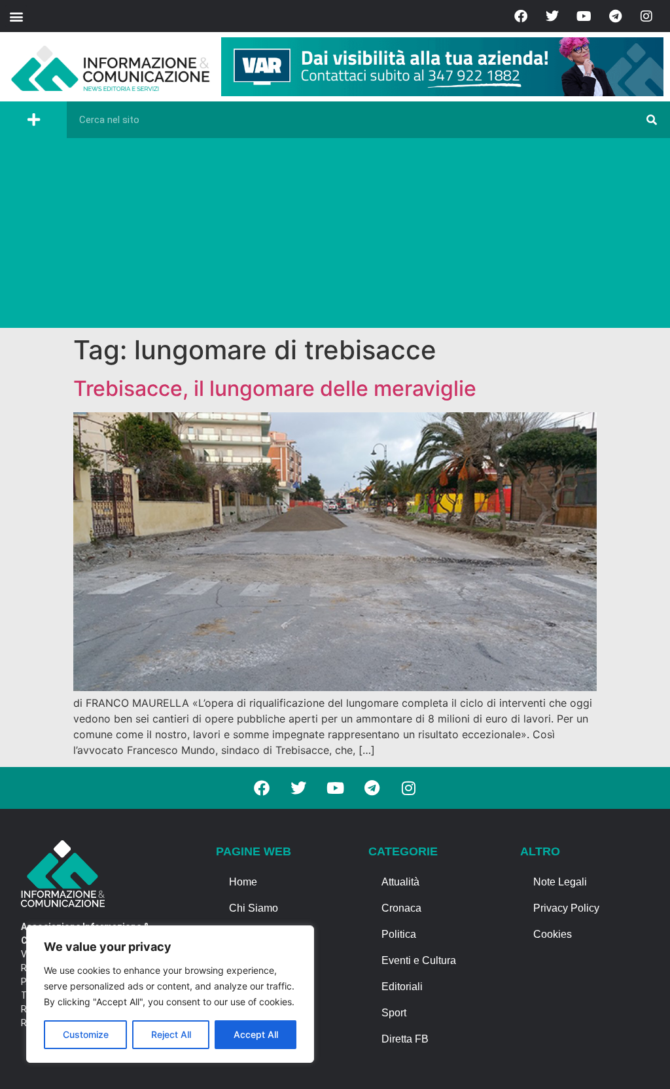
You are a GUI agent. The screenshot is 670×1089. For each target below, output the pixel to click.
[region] (170, 994)
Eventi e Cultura (418, 960)
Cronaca (401, 908)
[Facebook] (521, 16)
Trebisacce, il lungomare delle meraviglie (274, 388)
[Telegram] (615, 16)
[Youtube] (584, 16)
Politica (398, 934)
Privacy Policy (566, 908)
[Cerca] (651, 119)
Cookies (552, 934)
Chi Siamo (253, 908)
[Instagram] (646, 16)
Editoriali (402, 986)
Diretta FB (405, 1038)
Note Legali (560, 881)
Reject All (171, 1034)
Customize (86, 1034)
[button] (16, 16)
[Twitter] (552, 16)
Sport (393, 1012)
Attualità (400, 881)
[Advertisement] (335, 236)
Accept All (256, 1034)
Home (243, 881)
